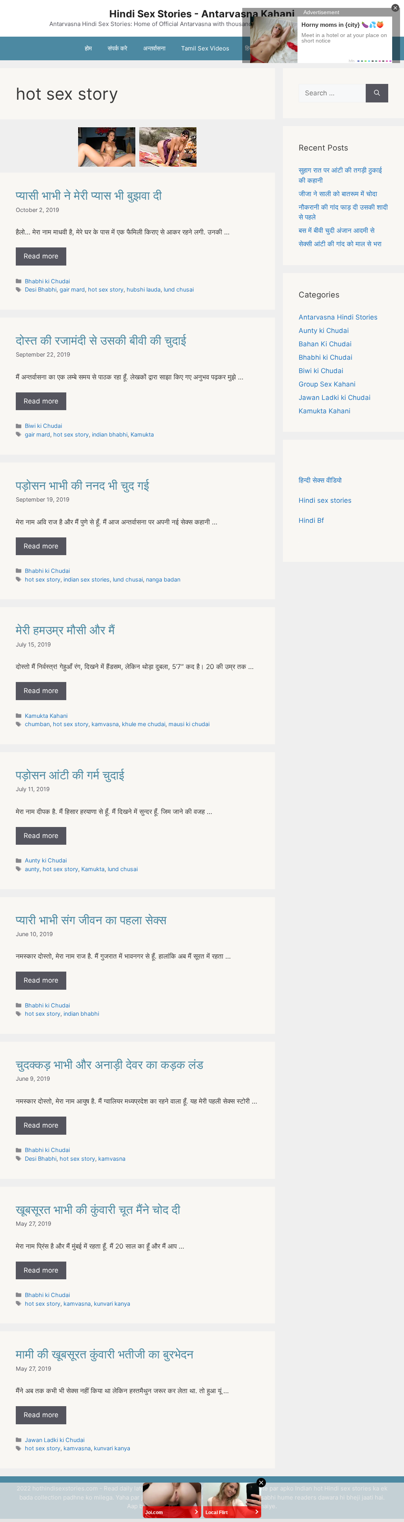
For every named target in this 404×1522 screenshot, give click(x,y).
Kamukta (142, 434)
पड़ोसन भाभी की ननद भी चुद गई (82, 485)
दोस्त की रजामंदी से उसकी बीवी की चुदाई (101, 340)
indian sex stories (87, 579)
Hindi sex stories (325, 500)
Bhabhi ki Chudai (47, 281)
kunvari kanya (112, 1303)
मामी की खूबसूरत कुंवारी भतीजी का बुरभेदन (104, 1354)
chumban (37, 724)
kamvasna (105, 724)
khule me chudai (143, 724)
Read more (41, 256)
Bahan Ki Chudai (325, 344)
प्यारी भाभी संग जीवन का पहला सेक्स (91, 920)
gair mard (72, 289)
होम (88, 48)
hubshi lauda (144, 289)
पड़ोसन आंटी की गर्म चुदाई (70, 775)
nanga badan (163, 579)
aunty (32, 869)
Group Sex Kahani (327, 384)
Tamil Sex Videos (205, 48)
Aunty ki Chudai (46, 860)
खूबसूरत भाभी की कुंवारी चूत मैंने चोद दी (98, 1209)
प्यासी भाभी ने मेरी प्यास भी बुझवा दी (89, 195)
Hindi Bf (311, 520)
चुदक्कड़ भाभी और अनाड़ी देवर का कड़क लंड (109, 1064)
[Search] (377, 93)
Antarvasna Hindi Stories (338, 317)
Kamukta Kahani (46, 715)
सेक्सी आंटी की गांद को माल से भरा (340, 244)
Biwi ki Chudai (43, 425)
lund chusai (179, 289)
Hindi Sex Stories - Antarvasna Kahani (202, 14)
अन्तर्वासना (154, 48)
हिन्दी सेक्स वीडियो (320, 480)
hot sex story (105, 289)
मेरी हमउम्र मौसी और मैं (65, 630)
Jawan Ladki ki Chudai (54, 1440)
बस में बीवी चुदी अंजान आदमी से (336, 230)
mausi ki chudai (188, 724)
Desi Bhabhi (40, 289)
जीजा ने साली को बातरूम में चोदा (338, 194)
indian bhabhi (109, 434)
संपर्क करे (117, 48)
